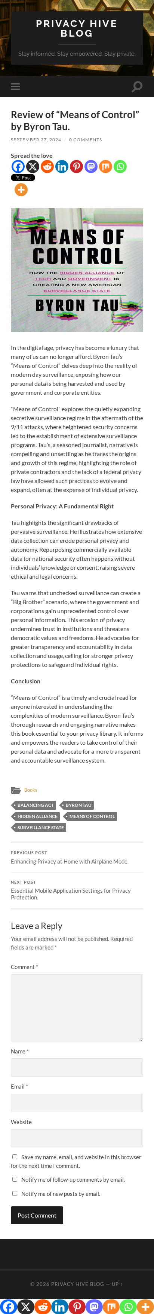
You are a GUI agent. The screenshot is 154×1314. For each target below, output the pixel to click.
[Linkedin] (61, 166)
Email (19, 1086)
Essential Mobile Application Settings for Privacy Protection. (71, 890)
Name (20, 1051)
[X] (32, 166)
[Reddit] (47, 166)
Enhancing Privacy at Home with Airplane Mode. (70, 857)
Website (21, 1121)
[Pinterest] (76, 166)
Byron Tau (79, 805)
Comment (24, 966)
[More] (21, 189)
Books (30, 790)
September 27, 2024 (36, 139)
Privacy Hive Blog (77, 28)
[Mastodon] (91, 166)
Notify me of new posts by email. (60, 1193)
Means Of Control (92, 816)
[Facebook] (18, 166)
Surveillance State (41, 827)
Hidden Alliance (38, 816)
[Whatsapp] (120, 166)
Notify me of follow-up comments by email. (73, 1179)
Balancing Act (36, 805)
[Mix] (105, 166)
